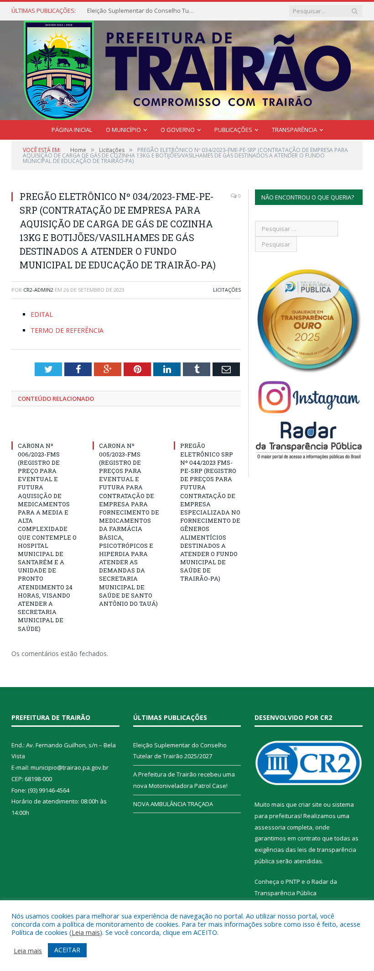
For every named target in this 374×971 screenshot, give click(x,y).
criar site (310, 804)
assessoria (270, 827)
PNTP (293, 881)
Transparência (294, 130)
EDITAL (42, 314)
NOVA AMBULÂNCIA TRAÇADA (173, 804)
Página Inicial (72, 130)
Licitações (227, 289)
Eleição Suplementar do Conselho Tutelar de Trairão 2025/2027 (142, 11)
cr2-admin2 (38, 289)
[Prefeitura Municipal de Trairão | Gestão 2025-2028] (187, 68)
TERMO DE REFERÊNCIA (67, 330)
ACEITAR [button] (67, 949)
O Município (123, 130)
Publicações (233, 130)
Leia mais (86, 932)
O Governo (178, 130)
